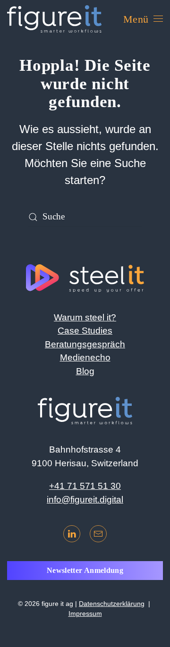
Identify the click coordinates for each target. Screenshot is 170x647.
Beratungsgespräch (85, 344)
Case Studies (85, 331)
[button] (143, 19)
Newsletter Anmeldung (85, 570)
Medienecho (85, 357)
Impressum (85, 613)
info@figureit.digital (85, 499)
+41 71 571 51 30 (85, 486)
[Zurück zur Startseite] (54, 19)
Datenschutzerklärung (111, 603)
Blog (85, 371)
